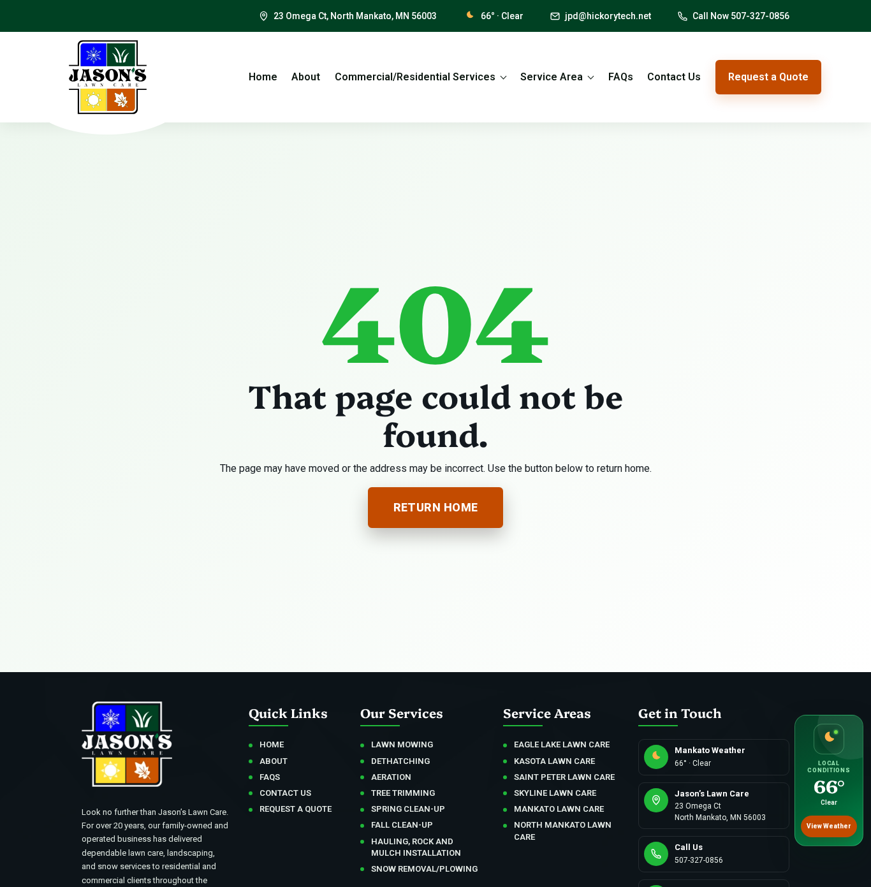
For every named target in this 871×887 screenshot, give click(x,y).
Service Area (551, 77)
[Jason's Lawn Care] (107, 77)
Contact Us (674, 77)
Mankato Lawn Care (559, 809)
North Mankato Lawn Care (562, 830)
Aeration (391, 777)
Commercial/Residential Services (415, 77)
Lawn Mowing (402, 744)
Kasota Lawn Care (554, 761)
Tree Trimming (403, 793)
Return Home (435, 507)
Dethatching (400, 761)
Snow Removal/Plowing (424, 869)
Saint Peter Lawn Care (564, 777)
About (305, 77)
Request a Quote (768, 77)
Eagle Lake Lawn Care (562, 744)
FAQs (620, 77)
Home (263, 77)
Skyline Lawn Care (555, 793)
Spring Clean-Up (408, 809)
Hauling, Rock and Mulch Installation (416, 847)
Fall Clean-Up (402, 825)
